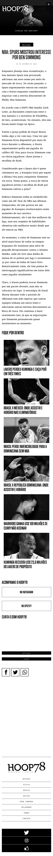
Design (26, 796)
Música (26, 790)
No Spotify (26, 606)
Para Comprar (26, 801)
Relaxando (27, 807)
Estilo (26, 784)
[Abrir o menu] (49, 4)
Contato (26, 818)
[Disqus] (26, 714)
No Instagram (26, 592)
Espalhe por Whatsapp (26, 31)
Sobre (26, 813)
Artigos (26, 45)
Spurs (26, 659)
